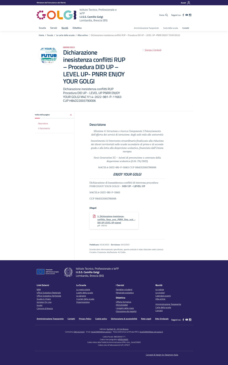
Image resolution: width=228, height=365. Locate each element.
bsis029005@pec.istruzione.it (151, 331)
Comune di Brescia (45, 308)
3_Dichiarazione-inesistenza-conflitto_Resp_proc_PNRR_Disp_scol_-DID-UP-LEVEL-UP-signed (116, 219)
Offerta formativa (123, 301)
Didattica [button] (77, 28)
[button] (54, 114)
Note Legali (146, 318)
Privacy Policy (85, 318)
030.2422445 (79, 331)
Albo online (160, 299)
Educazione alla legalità (126, 311)
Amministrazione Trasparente (146, 27)
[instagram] (190, 15)
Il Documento (44, 128)
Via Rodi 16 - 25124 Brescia (117, 329)
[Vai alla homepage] (56, 15)
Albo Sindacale (161, 318)
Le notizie (159, 289)
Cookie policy (101, 318)
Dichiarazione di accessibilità (124, 318)
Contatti (185, 27)
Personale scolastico (125, 292)
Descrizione (43, 123)
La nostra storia (83, 289)
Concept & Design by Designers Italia (162, 354)
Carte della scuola (170, 27)
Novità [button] (64, 28)
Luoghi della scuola (84, 292)
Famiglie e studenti (124, 289)
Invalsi (39, 305)
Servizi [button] (53, 28)
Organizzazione (83, 302)
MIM (39, 289)
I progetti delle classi (125, 308)
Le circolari (160, 292)
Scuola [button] (42, 28)
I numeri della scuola (85, 299)
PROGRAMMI (122, 305)
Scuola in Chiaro (44, 299)
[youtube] (187, 15)
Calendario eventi (163, 295)
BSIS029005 (123, 339)
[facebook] (183, 15)
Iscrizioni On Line (44, 302)
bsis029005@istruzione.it (101, 331)
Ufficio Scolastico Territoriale (49, 295)
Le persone (81, 295)
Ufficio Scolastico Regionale (49, 292)
